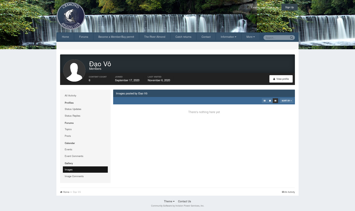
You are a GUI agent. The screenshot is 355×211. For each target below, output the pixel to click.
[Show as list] (264, 100)
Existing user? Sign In (263, 7)
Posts (68, 136)
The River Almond (154, 36)
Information (228, 36)
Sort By (286, 100)
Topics (68, 129)
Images (69, 169)
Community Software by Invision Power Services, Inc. (177, 205)
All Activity (70, 95)
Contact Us (184, 201)
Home (65, 36)
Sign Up (289, 7)
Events (68, 149)
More (249, 36)
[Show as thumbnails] (275, 100)
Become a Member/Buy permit (116, 36)
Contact (206, 36)
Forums (83, 36)
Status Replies (72, 115)
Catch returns (183, 36)
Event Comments (74, 156)
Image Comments (74, 176)
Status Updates (73, 109)
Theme (168, 201)
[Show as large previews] (270, 100)
